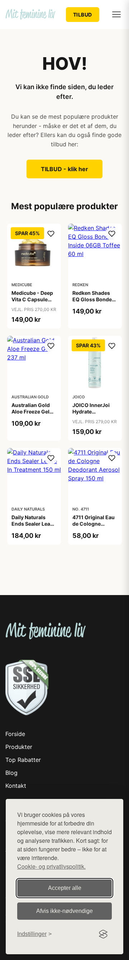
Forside (15, 733)
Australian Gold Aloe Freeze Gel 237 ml (30, 411)
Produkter (18, 746)
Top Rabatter (23, 759)
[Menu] (116, 14)
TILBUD (82, 15)
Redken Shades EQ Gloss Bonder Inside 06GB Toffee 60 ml (93, 303)
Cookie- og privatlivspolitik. (51, 866)
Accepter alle (64, 888)
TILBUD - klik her (64, 169)
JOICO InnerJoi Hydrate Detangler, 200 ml (94, 411)
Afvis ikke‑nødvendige (64, 911)
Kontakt (15, 785)
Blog (11, 772)
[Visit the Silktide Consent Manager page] (103, 934)
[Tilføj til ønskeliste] (50, 233)
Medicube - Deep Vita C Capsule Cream (32, 299)
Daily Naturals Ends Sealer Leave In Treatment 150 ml (33, 527)
